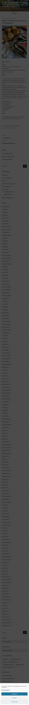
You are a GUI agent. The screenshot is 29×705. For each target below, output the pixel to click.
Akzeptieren (14, 694)
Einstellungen (14, 701)
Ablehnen (14, 698)
